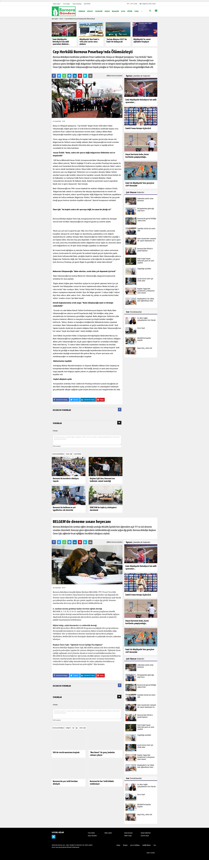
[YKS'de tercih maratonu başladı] (68, 740)
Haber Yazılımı (151, 853)
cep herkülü (77, 454)
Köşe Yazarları (92, 836)
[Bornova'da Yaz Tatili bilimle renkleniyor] (105, 769)
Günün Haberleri (146, 833)
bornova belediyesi (58, 454)
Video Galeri (108, 833)
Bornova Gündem (117, 76)
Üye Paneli (87, 4)
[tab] (119, 410)
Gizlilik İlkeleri (146, 845)
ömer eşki (69, 454)
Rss (155, 845)
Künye (118, 845)
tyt (73, 728)
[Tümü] (141, 11)
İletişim (125, 845)
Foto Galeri (91, 833)
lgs (77, 728)
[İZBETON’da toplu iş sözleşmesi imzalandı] (105, 495)
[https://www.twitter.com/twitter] (53, 837)
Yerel (61, 19)
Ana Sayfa (55, 19)
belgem (68, 728)
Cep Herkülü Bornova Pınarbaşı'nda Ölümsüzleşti (80, 19)
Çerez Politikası (135, 845)
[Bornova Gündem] (64, 11)
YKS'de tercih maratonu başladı (66, 752)
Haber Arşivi (128, 836)
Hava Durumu (128, 833)
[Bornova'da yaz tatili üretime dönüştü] (68, 769)
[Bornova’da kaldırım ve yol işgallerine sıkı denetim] (68, 495)
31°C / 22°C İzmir (132, 4)
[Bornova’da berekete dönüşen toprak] (68, 466)
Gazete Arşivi (145, 836)
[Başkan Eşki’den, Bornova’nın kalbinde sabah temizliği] (105, 466)
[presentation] (119, 409)
